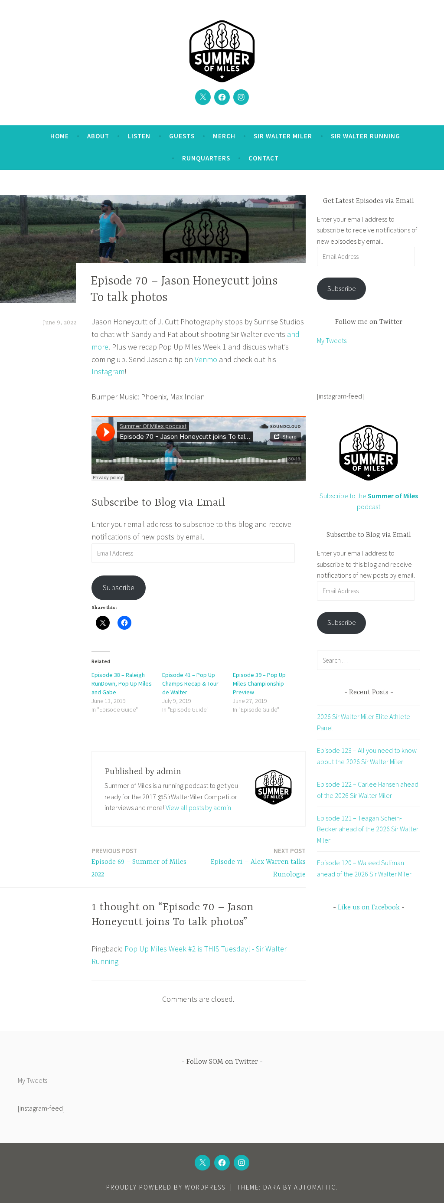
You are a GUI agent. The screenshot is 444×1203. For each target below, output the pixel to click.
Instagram (107, 371)
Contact (263, 158)
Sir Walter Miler (283, 136)
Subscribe (118, 587)
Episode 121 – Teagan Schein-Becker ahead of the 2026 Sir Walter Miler (367, 829)
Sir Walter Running (365, 136)
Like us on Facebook (369, 908)
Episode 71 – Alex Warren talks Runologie (258, 863)
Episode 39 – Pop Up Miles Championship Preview (259, 683)
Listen (138, 136)
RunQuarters (206, 158)
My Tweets (331, 340)
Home (59, 136)
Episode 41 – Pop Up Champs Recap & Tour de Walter (190, 683)
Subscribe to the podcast (369, 501)
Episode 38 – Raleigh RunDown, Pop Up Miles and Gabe (121, 683)
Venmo (206, 359)
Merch (224, 136)
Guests (182, 136)
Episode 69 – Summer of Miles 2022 (138, 863)
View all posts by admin (198, 807)
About (98, 136)
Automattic (315, 1187)
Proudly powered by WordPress (165, 1187)
